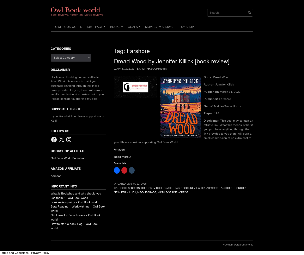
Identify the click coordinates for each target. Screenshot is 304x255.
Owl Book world (75, 9)
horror (240, 188)
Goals (134, 28)
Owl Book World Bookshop (68, 158)
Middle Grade (162, 188)
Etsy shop (185, 26)
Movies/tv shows (158, 26)
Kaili (142, 68)
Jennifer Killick (125, 192)
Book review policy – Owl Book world (74, 202)
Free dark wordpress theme (238, 244)
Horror (146, 188)
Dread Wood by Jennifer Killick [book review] (172, 61)
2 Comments (158, 68)
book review (191, 188)
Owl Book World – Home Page (81, 28)
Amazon (119, 149)
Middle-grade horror (173, 192)
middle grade (146, 192)
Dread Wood (209, 188)
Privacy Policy (40, 252)
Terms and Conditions (14, 252)
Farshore (226, 188)
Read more (122, 156)
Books (117, 28)
